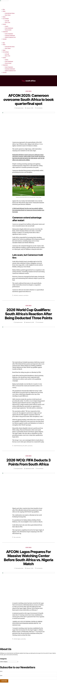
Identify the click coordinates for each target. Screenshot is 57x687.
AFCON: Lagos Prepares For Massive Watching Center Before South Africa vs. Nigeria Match (28, 558)
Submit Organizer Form (10, 37)
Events (4, 24)
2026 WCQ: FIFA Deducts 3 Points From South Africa (28, 462)
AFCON (15, 639)
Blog (4, 9)
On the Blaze (6, 18)
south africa (25, 295)
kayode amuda (20, 108)
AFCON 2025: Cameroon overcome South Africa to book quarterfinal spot (28, 99)
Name (1, 671)
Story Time (7, 22)
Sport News (7, 15)
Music (4, 16)
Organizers (5, 31)
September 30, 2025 (30, 322)
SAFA (26, 445)
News (4, 11)
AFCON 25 (16, 295)
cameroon (21, 295)
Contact (5, 39)
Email (1, 675)
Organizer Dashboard (10, 35)
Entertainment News (10, 13)
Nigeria (18, 639)
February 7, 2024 (29, 568)
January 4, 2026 (29, 108)
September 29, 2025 (30, 468)
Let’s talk (7, 20)
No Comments (39, 108)
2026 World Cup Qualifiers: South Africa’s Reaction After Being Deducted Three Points (28, 314)
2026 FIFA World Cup (18, 445)
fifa (23, 445)
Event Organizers (9, 33)
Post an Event (8, 29)
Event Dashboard (9, 28)
